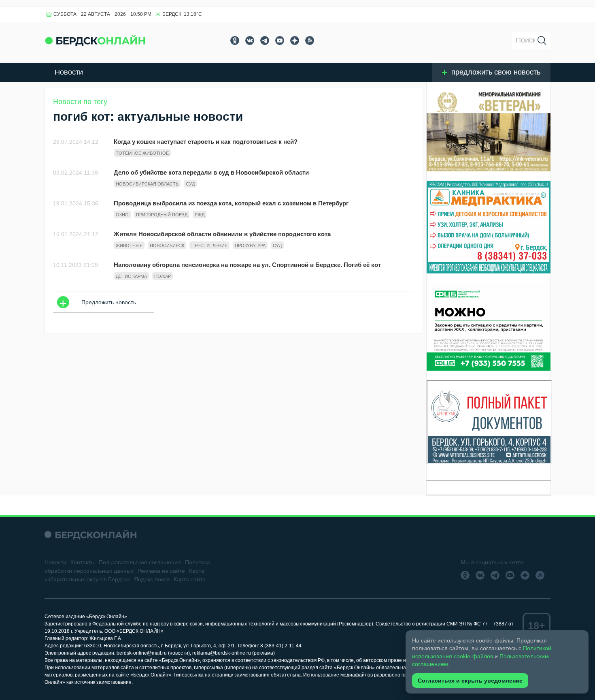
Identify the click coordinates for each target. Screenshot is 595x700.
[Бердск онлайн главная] (90, 534)
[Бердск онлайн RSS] (309, 40)
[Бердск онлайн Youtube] (279, 40)
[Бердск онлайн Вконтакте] (249, 40)
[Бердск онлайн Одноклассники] (234, 40)
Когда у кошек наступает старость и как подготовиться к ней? (206, 141)
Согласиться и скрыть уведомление (470, 680)
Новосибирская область (147, 183)
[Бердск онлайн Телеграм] (264, 40)
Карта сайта (190, 579)
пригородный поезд (161, 214)
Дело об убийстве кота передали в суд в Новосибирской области (211, 172)
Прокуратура (250, 245)
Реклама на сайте (161, 571)
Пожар (162, 276)
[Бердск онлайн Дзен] (294, 40)
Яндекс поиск (152, 579)
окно (122, 214)
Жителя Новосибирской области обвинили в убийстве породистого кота (222, 233)
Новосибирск (167, 245)
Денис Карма (131, 276)
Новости (69, 72)
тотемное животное (142, 153)
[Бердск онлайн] (95, 40)
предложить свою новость (495, 72)
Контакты (82, 562)
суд (190, 183)
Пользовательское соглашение (140, 562)
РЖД (199, 214)
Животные (129, 245)
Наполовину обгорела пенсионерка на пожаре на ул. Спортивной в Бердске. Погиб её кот (247, 264)
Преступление (209, 245)
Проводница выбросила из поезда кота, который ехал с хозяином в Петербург (231, 203)
